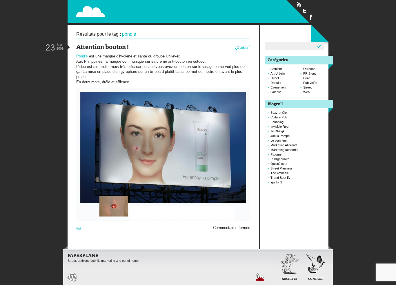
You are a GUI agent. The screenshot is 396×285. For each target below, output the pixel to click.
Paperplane (127, 11)
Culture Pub (278, 117)
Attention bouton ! (102, 47)
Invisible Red (279, 126)
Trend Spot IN (280, 177)
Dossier (275, 82)
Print (306, 78)
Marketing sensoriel (284, 149)
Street (307, 87)
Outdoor (242, 47)
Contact (315, 279)
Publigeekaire (279, 159)
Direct (274, 78)
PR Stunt (309, 73)
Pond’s (82, 56)
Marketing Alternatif (283, 145)
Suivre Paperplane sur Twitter (305, 11)
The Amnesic (279, 173)
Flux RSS (299, 5)
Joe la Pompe (280, 136)
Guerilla (275, 92)
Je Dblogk (277, 131)
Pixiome (275, 154)
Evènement (278, 87)
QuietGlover (279, 163)
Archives (289, 279)
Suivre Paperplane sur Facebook (311, 17)
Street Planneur (281, 168)
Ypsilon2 (276, 182)
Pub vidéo (310, 82)
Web (306, 92)
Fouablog (277, 122)
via (78, 228)
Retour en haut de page (260, 277)
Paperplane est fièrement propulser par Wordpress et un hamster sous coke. (72, 277)
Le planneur (278, 140)
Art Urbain (277, 73)
